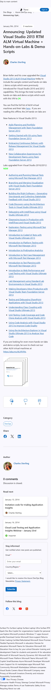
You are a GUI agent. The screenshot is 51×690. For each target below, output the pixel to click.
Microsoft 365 (44, 655)
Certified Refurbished (21, 640)
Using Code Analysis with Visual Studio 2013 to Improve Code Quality (27, 324)
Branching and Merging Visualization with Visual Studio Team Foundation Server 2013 (26, 185)
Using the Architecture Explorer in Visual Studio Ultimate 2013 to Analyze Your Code (28, 333)
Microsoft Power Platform (10, 658)
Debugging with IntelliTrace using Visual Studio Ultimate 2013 (27, 213)
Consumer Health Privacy (10, 682)
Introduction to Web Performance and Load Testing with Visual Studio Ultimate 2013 (28, 273)
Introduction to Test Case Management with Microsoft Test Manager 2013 (27, 256)
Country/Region (13, 566)
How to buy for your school (20, 649)
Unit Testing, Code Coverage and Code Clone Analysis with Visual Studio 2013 (27, 316)
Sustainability (15, 676)
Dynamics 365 (32, 655)
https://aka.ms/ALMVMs (14, 351)
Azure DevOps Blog (23, 12)
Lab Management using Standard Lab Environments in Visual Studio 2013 (26, 282)
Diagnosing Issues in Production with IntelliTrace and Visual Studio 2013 (26, 221)
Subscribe (11, 589)
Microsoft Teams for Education (21, 646)
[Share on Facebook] (5, 436)
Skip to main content (8, 1)
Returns (44, 637)
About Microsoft (25, 670)
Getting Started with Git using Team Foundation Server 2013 (25, 137)
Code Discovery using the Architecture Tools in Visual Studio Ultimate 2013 (27, 206)
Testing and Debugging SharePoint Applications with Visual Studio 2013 (26, 301)
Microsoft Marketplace (19, 667)
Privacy (47, 682)
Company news (38, 670)
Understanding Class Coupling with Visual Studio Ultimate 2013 (25, 309)
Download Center (13, 637)
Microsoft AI (5, 655)
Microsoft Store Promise (40, 640)
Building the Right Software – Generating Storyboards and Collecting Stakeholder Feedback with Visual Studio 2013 (28, 196)
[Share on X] (12, 436)
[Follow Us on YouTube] (20, 609)
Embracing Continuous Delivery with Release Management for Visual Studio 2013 (27, 146)
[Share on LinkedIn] (19, 436)
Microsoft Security (18, 655)
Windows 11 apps (33, 634)
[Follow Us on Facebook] (7, 609)
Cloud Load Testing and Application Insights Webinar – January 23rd (22, 529)
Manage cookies (6, 685)
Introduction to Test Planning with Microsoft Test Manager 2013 (24, 264)
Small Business (12, 661)
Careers (14, 670)
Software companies (38, 667)
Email (8, 555)
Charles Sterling (18, 62)
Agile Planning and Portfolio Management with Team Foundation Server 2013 (26, 127)
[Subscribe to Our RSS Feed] (26, 609)
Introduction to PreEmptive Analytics (26, 250)
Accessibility (5, 676)
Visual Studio (5, 670)
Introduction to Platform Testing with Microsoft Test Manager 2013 (26, 244)
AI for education (44, 652)
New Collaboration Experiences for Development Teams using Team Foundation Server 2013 (25, 156)
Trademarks (29, 685)
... (18, 15)
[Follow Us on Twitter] (13, 609)
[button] (16, 385)
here (28, 108)
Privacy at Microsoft (8, 673)
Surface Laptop (16, 628)
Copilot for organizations (23, 631)
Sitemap (24, 682)
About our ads (14, 688)
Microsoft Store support (31, 637)
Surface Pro (4, 628)
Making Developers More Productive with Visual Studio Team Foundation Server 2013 (28, 291)
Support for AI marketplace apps (18, 664)
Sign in (44, 9)
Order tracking (6, 640)
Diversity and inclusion (34, 673)
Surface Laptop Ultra (31, 628)
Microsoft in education (24, 643)
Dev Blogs (7, 12)
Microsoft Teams (28, 658)
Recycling (4, 688)
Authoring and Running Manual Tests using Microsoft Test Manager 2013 (26, 176)
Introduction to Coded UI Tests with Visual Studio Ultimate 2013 (25, 236)
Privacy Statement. (22, 581)
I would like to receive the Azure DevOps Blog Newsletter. (25, 579)
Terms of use (19, 685)
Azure (21, 661)
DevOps (7, 423)
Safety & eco (40, 685)
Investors (21, 673)
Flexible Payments (7, 643)
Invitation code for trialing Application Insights (24, 506)
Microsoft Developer (32, 661)
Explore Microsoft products (14, 634)
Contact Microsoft (36, 682)
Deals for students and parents (24, 652)
